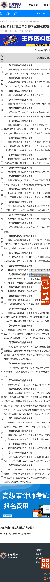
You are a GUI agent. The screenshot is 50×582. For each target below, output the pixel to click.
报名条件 (39, 554)
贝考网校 (28, 31)
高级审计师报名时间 (28, 21)
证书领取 (39, 558)
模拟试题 (39, 562)
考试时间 (41, 13)
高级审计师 (10, 13)
